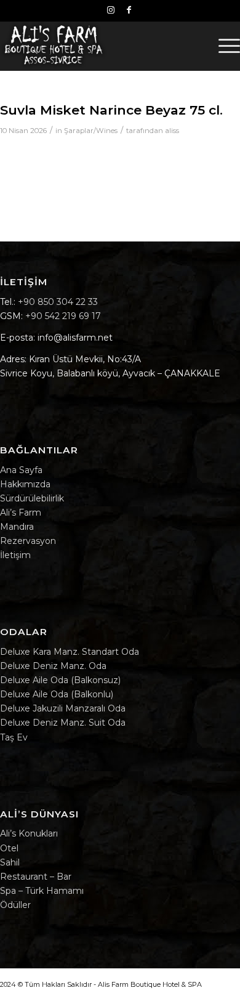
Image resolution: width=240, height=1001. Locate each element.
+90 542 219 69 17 (63, 316)
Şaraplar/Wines (91, 130)
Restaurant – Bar (35, 876)
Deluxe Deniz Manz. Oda (53, 665)
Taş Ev (14, 737)
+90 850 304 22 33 (58, 301)
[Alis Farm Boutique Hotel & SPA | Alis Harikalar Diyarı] (96, 45)
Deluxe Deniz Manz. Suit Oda (63, 722)
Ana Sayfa (21, 470)
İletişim (15, 555)
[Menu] (223, 45)
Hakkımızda (25, 484)
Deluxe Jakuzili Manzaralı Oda (63, 708)
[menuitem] (223, 45)
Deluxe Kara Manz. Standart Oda (69, 651)
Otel (9, 848)
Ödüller (15, 904)
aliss (172, 130)
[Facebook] (128, 10)
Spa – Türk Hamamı (42, 890)
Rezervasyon (28, 540)
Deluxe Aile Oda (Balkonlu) (56, 694)
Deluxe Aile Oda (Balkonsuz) (60, 680)
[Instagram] (110, 10)
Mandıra (17, 526)
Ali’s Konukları (29, 833)
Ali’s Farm (20, 512)
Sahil (10, 862)
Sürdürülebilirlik (32, 498)
